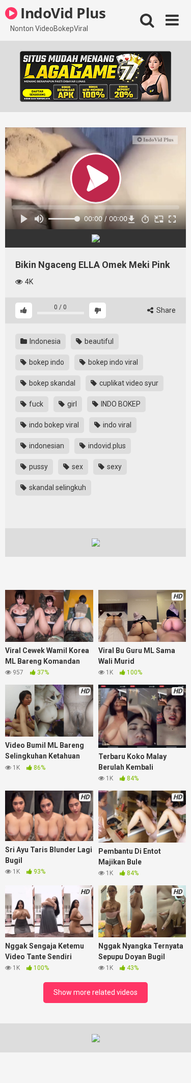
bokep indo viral (112, 362)
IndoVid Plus (61, 12)
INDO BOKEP (120, 404)
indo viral (116, 425)
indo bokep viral (53, 425)
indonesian (46, 446)
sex (76, 467)
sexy (113, 467)
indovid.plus (106, 446)
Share (165, 310)
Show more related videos (95, 992)
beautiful (98, 341)
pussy (38, 467)
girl (71, 404)
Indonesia (44, 341)
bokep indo (46, 362)
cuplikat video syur (128, 383)
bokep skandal (51, 383)
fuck (35, 404)
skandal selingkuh (57, 487)
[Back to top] (172, 1062)
